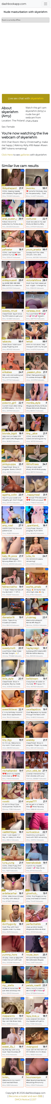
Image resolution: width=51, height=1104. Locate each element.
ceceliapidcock (33, 709)
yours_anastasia (33, 249)
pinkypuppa (9, 464)
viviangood (32, 1046)
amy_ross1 (7, 525)
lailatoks (6, 341)
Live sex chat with (26, 98)
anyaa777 (31, 801)
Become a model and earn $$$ (25, 1096)
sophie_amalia (33, 587)
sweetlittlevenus (9, 709)
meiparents (8, 1016)
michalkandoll (9, 770)
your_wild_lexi (33, 770)
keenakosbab (33, 863)
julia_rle (30, 556)
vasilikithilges (9, 832)
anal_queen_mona (9, 219)
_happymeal (33, 495)
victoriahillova (33, 280)
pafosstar (7, 249)
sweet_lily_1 (8, 1046)
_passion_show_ (33, 372)
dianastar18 (8, 617)
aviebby (30, 740)
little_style (7, 678)
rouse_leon (32, 954)
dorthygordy (9, 924)
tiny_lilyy (7, 740)
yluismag (31, 617)
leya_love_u (32, 1016)
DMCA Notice (22, 1099)
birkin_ (6, 1077)
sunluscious (32, 832)
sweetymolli (8, 648)
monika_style (33, 403)
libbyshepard (9, 188)
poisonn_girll (9, 403)
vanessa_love (33, 311)
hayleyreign (32, 648)
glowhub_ (31, 893)
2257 (33, 1099)
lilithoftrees (32, 464)
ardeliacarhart (9, 893)
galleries (25, 154)
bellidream (32, 678)
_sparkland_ (32, 525)
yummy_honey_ (9, 954)
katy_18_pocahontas (9, 556)
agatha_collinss (9, 495)
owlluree (31, 219)
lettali (29, 341)
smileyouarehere (9, 280)
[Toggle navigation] (45, 4)
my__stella (8, 985)
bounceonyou (33, 1077)
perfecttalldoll (33, 924)
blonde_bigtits (9, 433)
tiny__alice (31, 433)
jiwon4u (30, 188)
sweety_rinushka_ (9, 311)
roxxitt (5, 801)
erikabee (7, 372)
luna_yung (8, 863)
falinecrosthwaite (9, 587)
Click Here (7, 154)
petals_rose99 (33, 985)
